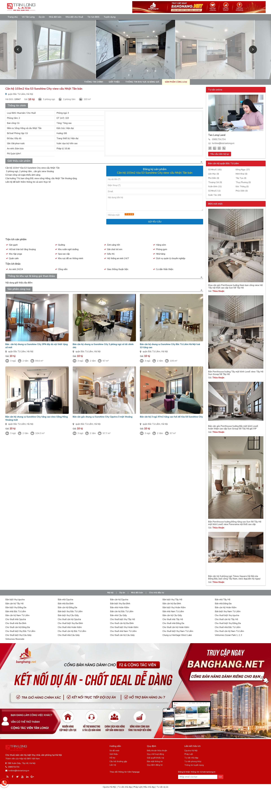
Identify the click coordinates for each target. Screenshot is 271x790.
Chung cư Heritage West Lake (177, 635)
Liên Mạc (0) (213, 173)
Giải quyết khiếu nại (155, 757)
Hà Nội (30, 351)
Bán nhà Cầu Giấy (118, 615)
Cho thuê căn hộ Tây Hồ (226, 619)
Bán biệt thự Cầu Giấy (68, 615)
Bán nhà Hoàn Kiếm (119, 607)
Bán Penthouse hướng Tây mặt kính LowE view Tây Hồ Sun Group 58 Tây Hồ (235, 373)
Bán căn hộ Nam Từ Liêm (17, 615)
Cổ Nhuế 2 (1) (214, 190)
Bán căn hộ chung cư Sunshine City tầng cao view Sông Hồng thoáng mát (36, 418)
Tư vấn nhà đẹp (191, 757)
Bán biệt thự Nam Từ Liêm (228, 611)
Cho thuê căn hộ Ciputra (69, 619)
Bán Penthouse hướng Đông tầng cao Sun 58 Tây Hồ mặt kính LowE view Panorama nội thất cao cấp (234, 523)
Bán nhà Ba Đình (66, 603)
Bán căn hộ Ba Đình (171, 603)
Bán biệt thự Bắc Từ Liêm (70, 611)
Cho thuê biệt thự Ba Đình (70, 623)
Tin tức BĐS (93, 17)
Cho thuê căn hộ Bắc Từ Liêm (72, 631)
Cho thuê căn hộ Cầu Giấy (122, 635)
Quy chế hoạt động (155, 754)
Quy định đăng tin (155, 765)
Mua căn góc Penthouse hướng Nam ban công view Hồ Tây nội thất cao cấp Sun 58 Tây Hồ (235, 286)
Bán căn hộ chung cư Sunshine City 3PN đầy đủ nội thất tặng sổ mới (36, 346)
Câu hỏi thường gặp (118, 761)
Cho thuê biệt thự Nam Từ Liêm (177, 631)
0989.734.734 (219, 139)
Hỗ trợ (112, 757)
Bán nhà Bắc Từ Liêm (15, 611)
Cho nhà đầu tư (156, 592)
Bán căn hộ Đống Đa (67, 607)
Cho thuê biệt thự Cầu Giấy (18, 635)
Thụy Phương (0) (243, 182)
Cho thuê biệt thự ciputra (227, 615)
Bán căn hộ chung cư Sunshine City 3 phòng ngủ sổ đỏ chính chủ (103, 346)
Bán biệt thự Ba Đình (120, 603)
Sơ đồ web (114, 750)
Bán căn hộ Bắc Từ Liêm (121, 611)
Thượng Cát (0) (215, 182)
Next (253, 49)
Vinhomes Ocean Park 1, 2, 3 (228, 635)
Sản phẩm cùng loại (176, 82)
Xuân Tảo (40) (214, 195)
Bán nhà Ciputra (65, 599)
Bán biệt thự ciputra (15, 599)
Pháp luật (188, 754)
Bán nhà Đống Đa (223, 603)
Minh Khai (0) (241, 173)
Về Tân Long (28, 17)
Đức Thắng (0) (242, 186)
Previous (18, 49)
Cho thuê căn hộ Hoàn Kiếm (175, 627)
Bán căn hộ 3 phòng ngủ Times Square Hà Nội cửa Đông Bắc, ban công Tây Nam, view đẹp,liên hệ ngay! (234, 577)
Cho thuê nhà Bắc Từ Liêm (228, 627)
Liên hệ (113, 765)
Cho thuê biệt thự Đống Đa (228, 623)
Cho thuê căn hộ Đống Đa (17, 627)
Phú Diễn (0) (213, 178)
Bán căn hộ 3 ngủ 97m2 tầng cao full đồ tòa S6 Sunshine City (171, 416)
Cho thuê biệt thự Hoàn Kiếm (124, 627)
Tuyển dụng (109, 17)
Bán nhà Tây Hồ (222, 599)
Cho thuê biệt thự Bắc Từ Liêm (20, 631)
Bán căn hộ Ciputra (119, 599)
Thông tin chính (93, 82)
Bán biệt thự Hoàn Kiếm (174, 607)
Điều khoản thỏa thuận (157, 750)
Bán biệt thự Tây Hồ (172, 599)
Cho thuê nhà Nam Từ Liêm (123, 631)
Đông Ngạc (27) (243, 169)
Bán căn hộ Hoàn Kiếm (225, 607)
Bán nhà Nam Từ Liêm (173, 611)
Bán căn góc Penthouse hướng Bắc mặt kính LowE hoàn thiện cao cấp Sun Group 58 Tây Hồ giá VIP (233, 427)
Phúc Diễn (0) (242, 190)
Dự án (42, 17)
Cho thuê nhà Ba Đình (15, 623)
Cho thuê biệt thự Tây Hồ (122, 619)
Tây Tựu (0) (241, 178)
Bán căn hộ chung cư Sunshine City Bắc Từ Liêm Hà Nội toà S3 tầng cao (170, 346)
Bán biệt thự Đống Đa (15, 607)
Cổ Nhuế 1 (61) (215, 169)
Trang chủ (12, 17)
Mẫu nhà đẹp (149, 787)
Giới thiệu (114, 82)
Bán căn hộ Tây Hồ (14, 603)
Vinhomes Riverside (14, 639)
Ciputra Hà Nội (190, 750)
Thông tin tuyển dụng (194, 765)
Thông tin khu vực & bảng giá (142, 82)
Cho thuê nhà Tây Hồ (172, 619)
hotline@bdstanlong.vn (223, 143)
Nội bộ (110, 592)
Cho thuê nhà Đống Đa (173, 623)
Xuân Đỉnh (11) (215, 186)
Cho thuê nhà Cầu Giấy (69, 635)
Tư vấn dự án (162, 787)
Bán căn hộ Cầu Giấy (172, 615)
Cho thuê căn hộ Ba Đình (122, 623)
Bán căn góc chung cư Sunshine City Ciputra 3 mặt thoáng (102, 416)
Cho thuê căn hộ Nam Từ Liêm (229, 631)
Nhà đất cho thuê (74, 17)
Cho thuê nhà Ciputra (15, 619)
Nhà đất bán (55, 17)
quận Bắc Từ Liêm (17, 351)
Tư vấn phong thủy (192, 761)
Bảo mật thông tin (155, 761)
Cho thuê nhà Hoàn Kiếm (70, 627)
